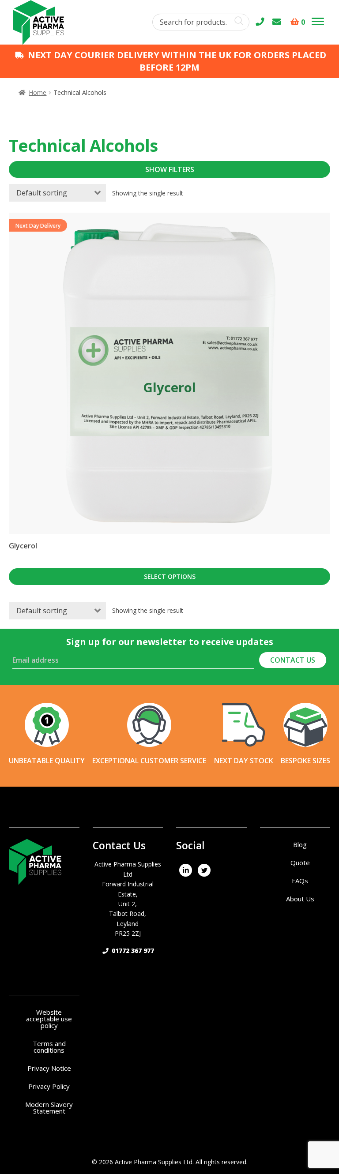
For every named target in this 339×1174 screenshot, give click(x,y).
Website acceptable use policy (49, 1019)
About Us (300, 898)
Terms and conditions (49, 1046)
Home (37, 92)
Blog (300, 844)
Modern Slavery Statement (49, 1107)
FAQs (300, 880)
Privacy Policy (49, 1086)
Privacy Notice (49, 1068)
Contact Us (292, 660)
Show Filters (169, 169)
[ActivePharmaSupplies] (185, 870)
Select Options (170, 576)
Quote (300, 862)
